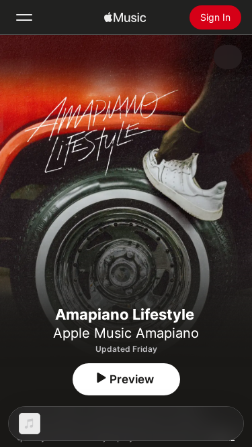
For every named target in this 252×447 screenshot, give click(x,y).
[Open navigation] (24, 17)
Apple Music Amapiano (126, 333)
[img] (125, 17)
